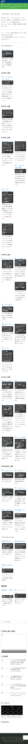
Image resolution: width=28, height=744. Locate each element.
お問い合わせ (14, 741)
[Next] (23, 643)
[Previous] (4, 643)
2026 (12, 706)
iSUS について (7, 741)
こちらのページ (22, 37)
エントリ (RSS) (21, 741)
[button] (25, 622)
